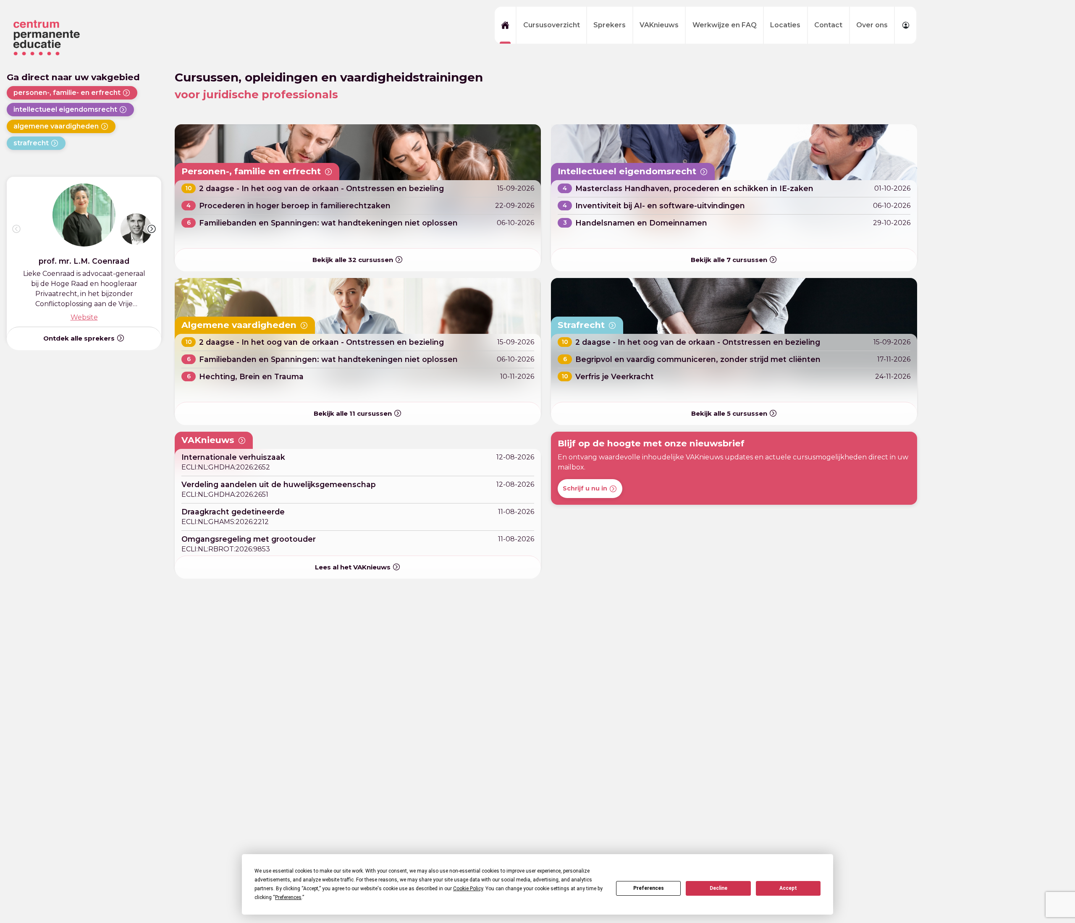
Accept (788, 888)
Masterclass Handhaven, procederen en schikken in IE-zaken (694, 188)
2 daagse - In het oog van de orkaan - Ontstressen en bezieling (321, 188)
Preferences (648, 888)
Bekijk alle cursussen (352, 260)
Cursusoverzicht (551, 25)
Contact (828, 25)
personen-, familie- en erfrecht (67, 93)
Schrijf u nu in (585, 488)
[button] (152, 229)
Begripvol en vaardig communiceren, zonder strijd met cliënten (698, 359)
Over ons (872, 25)
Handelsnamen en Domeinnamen (641, 223)
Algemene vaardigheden (238, 325)
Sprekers (609, 25)
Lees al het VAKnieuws (353, 567)
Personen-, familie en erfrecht (251, 171)
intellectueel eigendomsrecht (65, 109)
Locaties (785, 25)
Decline (718, 888)
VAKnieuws (659, 25)
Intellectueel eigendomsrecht (627, 171)
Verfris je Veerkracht (614, 376)
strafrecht (31, 143)
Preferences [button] (288, 897)
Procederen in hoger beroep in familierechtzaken (295, 206)
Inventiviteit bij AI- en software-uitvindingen (660, 206)
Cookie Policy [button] (468, 889)
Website (84, 317)
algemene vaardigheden (56, 126)
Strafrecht (581, 325)
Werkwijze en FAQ (724, 25)
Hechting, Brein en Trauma (251, 376)
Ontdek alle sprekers (79, 338)
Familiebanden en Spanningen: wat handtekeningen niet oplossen (328, 223)
